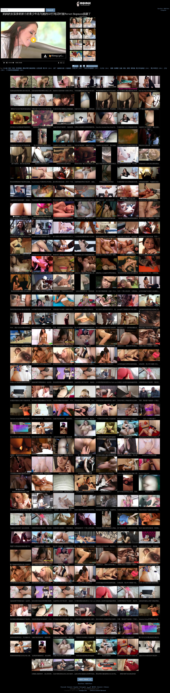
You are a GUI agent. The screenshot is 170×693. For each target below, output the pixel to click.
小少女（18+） (104, 68)
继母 (128, 68)
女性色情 (39, 68)
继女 (124, 68)
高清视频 (19, 68)
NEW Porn (166, 8)
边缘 (120, 68)
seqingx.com (83, 690)
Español (75, 687)
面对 (9, 68)
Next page (83, 679)
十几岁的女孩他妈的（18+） (15, 70)
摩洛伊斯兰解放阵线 (29, 68)
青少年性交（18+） (157, 68)
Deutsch (69, 687)
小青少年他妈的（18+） (91, 68)
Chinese (106, 687)
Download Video (92, 66)
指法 (13, 68)
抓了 (54, 68)
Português (82, 687)
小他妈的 (68, 68)
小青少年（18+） (77, 68)
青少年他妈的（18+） (143, 68)
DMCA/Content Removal (98, 690)
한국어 (94, 687)
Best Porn (160, 8)
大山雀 (5, 68)
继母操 (133, 68)
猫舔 (111, 68)
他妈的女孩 (60, 68)
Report (76, 66)
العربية (89, 687)
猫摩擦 (116, 68)
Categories (163, 10)
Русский (63, 687)
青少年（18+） (48, 68)
